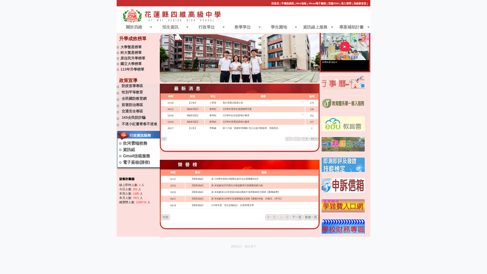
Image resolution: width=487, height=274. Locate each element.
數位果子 (250, 246)
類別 (192, 96)
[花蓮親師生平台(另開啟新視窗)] (343, 144)
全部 (163, 139)
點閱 (312, 96)
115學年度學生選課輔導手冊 (237, 109)
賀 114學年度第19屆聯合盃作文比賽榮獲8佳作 (234, 179)
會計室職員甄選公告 (233, 102)
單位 (213, 96)
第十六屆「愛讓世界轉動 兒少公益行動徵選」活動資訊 (250, 128)
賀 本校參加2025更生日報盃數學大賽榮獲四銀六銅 (237, 185)
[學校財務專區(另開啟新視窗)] (343, 226)
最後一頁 (314, 139)
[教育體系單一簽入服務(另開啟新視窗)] (343, 103)
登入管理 (346, 3)
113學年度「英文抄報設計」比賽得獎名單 (232, 205)
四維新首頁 (360, 3)
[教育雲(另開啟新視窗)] (343, 123)
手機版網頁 (287, 3)
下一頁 (305, 139)
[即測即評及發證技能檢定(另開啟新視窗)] (343, 165)
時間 (170, 96)
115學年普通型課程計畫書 (236, 122)
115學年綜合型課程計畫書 (236, 115)
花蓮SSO (333, 3)
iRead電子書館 (317, 3)
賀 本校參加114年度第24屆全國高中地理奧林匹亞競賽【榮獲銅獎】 (245, 192)
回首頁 (275, 3)
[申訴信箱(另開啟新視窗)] (343, 185)
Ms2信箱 (301, 3)
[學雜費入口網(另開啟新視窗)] (343, 206)
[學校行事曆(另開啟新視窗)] (343, 82)
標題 (263, 96)
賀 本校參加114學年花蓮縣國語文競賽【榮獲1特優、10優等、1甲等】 (247, 198)
